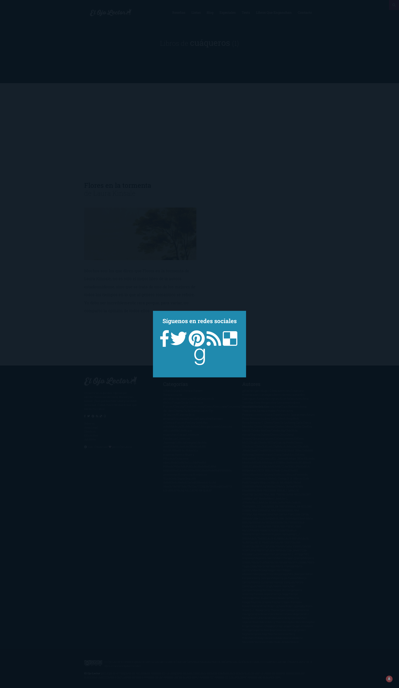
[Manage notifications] (389, 679)
